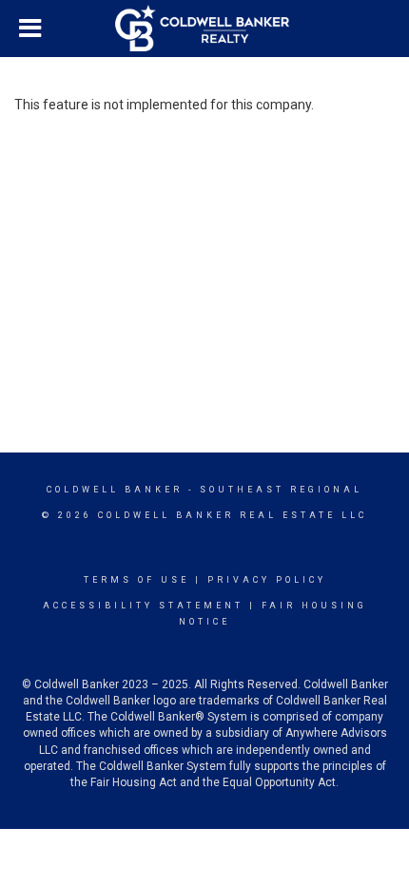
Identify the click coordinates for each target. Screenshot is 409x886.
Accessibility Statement (143, 605)
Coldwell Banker (115, 489)
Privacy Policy (266, 580)
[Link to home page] (204, 28)
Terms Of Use (136, 580)
